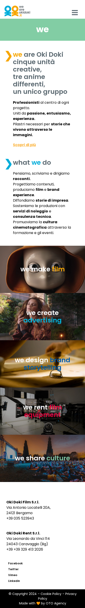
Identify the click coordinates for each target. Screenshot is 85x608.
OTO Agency (56, 603)
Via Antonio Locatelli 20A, (28, 507)
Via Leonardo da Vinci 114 (28, 538)
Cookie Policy (51, 594)
